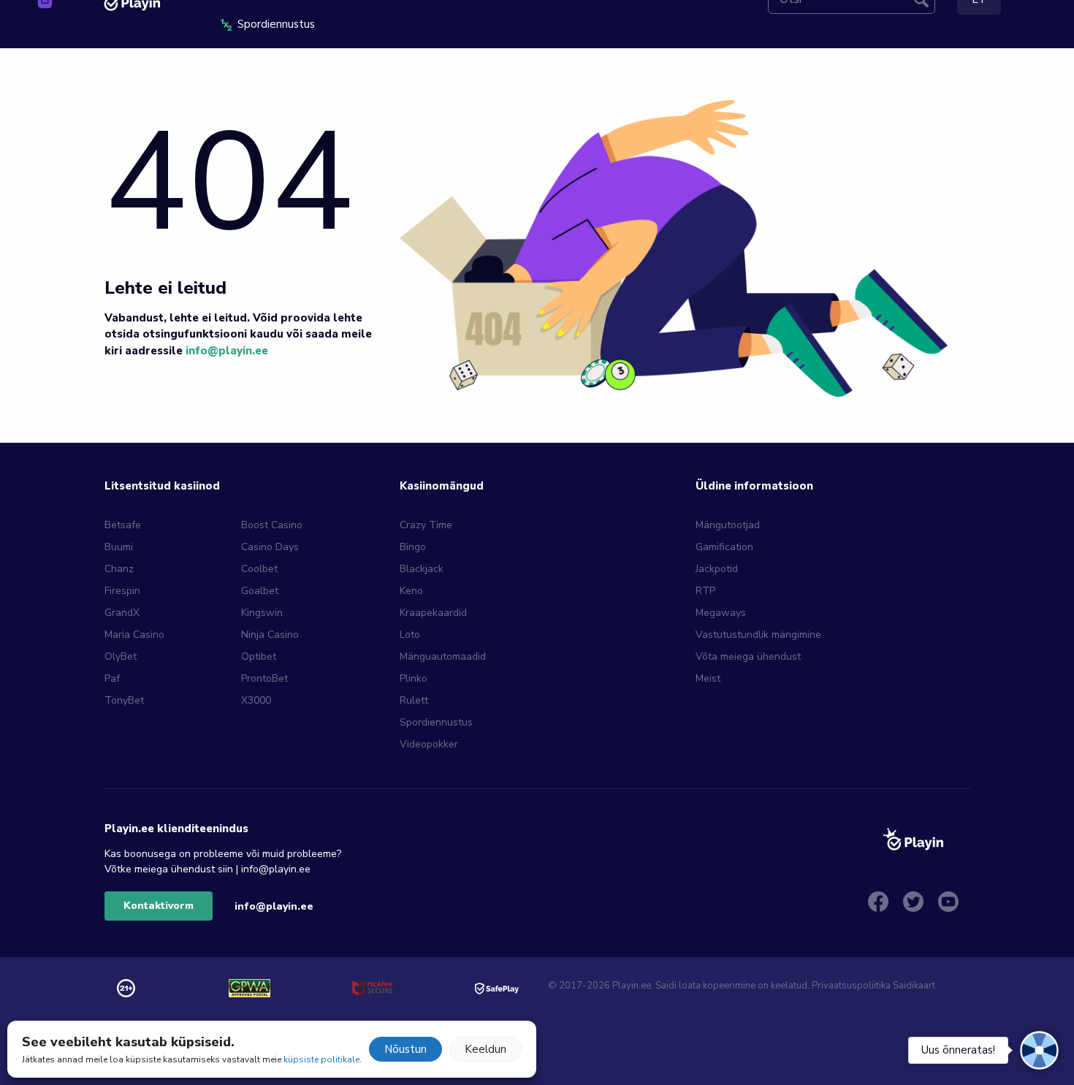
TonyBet (124, 700)
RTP (705, 591)
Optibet (258, 656)
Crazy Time (426, 525)
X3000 (256, 700)
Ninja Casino (270, 635)
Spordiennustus (436, 722)
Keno (411, 591)
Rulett (414, 700)
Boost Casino (271, 525)
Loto (410, 635)
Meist (708, 678)
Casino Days (270, 547)
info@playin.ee (227, 350)
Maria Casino (134, 635)
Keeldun (485, 1049)
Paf (112, 678)
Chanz (119, 569)
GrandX (122, 613)
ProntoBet (264, 678)
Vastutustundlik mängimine (758, 635)
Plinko (413, 678)
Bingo (413, 547)
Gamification (724, 547)
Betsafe (122, 525)
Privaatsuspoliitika (851, 985)
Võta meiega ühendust (748, 656)
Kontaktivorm (158, 906)
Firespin (122, 591)
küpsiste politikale (321, 1059)
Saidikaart (914, 985)
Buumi (118, 547)
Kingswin (262, 613)
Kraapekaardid (433, 613)
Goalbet (259, 591)
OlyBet (120, 656)
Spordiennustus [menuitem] (276, 24)
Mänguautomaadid (443, 656)
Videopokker (429, 744)
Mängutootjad (728, 525)
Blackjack (421, 569)
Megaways (721, 613)
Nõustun (405, 1049)
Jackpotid (717, 569)
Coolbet (259, 569)
